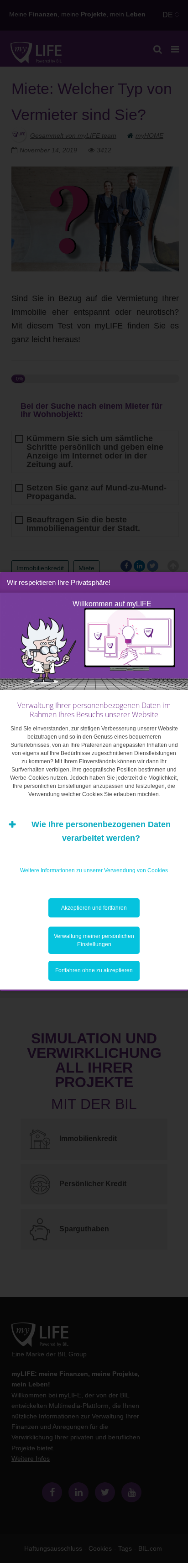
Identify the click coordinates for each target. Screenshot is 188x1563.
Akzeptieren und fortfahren (94, 908)
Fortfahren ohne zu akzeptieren (94, 970)
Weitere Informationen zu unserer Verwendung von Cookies (94, 870)
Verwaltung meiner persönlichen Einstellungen (94, 940)
